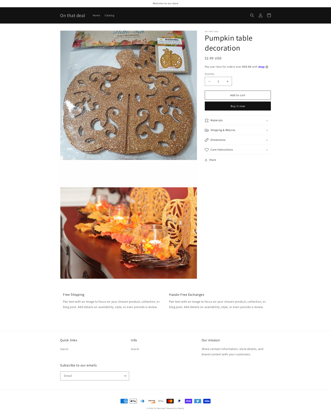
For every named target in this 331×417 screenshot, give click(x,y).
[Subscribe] (124, 375)
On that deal (159, 408)
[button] (252, 15)
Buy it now (238, 106)
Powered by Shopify (175, 408)
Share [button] (212, 160)
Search (64, 349)
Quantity (209, 73)
